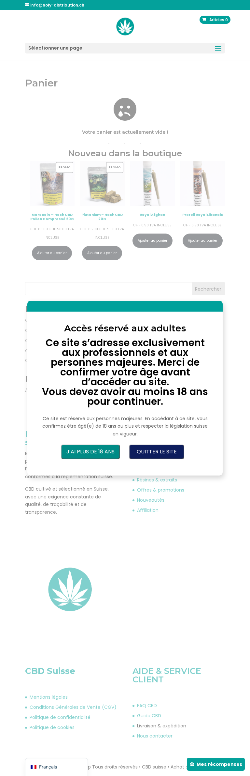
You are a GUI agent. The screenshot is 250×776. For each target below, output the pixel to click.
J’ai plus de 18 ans (90, 451)
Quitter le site (157, 451)
